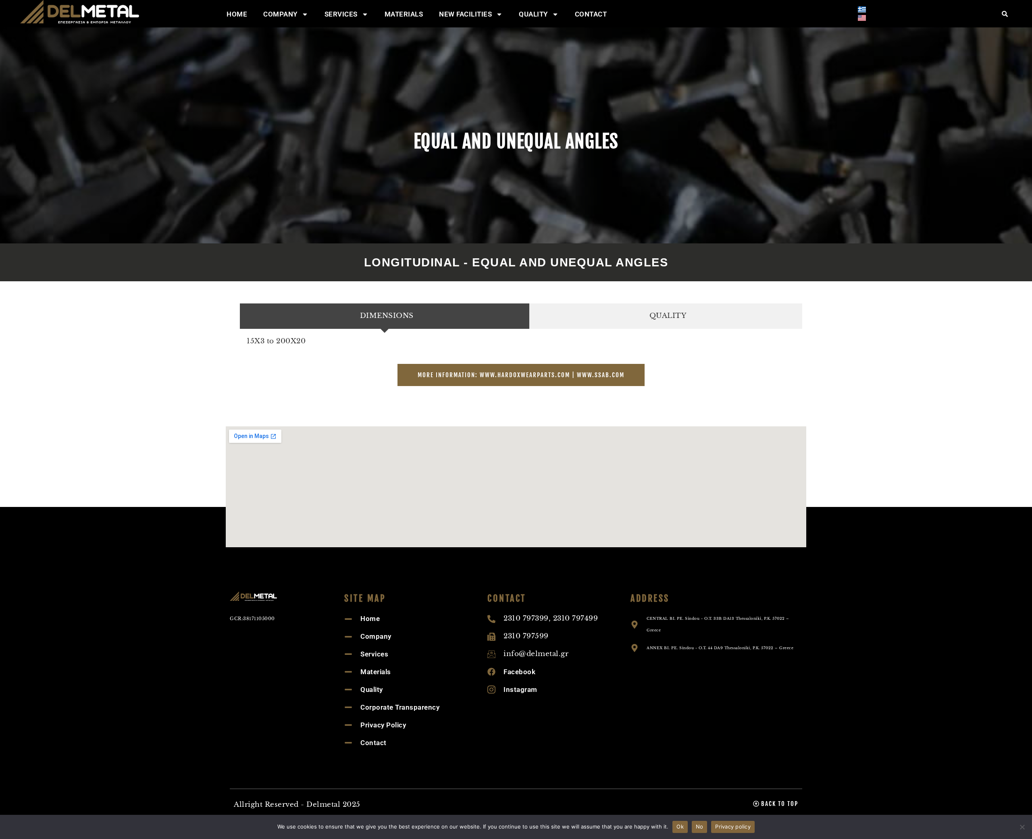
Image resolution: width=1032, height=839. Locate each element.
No (699, 826)
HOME (237, 14)
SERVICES (341, 14)
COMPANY (280, 14)
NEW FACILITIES (465, 14)
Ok (680, 826)
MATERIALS (404, 14)
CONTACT (591, 14)
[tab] (384, 316)
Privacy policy (733, 826)
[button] (775, 804)
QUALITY (533, 14)
